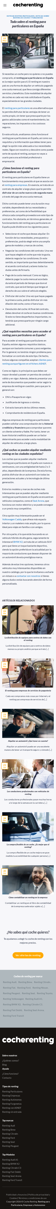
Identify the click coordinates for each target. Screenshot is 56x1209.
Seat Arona (38, 500)
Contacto (6, 1077)
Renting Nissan (40, 987)
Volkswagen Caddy (12, 519)
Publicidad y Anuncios (16, 1194)
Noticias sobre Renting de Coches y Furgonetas (31, 17)
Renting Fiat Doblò (12, 1010)
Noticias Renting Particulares (20, 16)
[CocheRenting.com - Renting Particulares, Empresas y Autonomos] (28, 5)
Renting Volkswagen (13, 998)
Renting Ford (24, 987)
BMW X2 (18, 541)
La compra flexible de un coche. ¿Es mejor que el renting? (28, 845)
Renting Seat (28, 993)
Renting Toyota (44, 993)
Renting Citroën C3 (32, 1004)
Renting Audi (9, 982)
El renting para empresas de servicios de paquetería (28, 690)
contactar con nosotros (28, 575)
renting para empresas (15, 184)
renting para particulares (17, 108)
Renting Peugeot (11, 993)
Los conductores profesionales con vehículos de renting (28, 792)
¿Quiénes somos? (10, 1060)
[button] (5, 5)
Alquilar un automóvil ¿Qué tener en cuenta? (28, 741)
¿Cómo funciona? (10, 1073)
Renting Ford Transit (13, 1015)
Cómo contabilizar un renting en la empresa (28, 897)
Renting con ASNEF (11, 1107)
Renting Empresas (11, 1095)
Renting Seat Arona (34, 1010)
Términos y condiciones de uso (33, 1198)
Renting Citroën (42, 982)
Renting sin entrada (12, 1111)
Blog (4, 1064)
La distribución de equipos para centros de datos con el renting (28, 639)
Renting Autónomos (12, 1099)
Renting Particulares (12, 1091)
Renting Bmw (25, 982)
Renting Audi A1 (33, 998)
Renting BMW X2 (12, 1004)
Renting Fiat (9, 987)
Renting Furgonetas (12, 1103)
